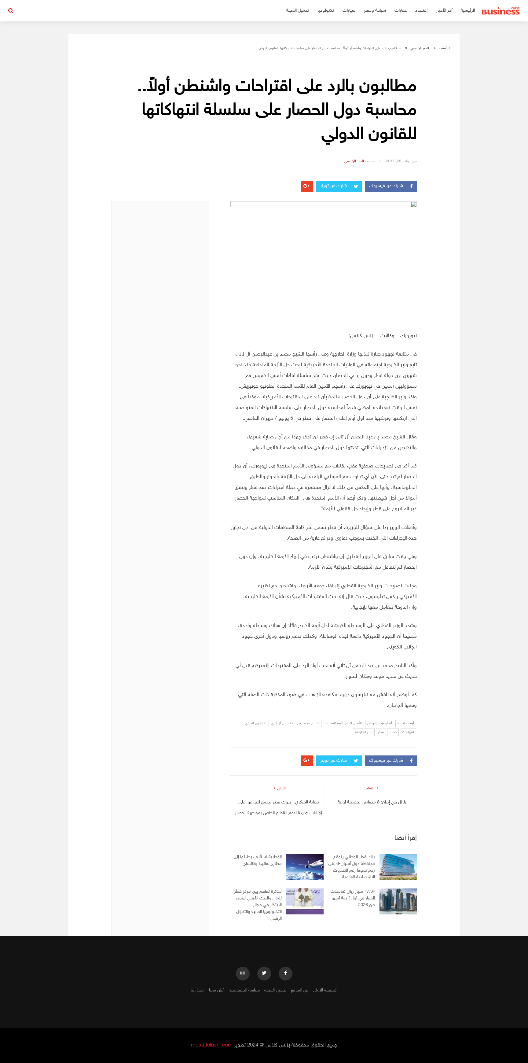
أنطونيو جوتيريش (379, 723)
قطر (381, 732)
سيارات (349, 10)
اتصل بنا (197, 990)
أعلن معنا (216, 990)
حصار (393, 732)
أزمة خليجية (406, 723)
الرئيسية (468, 10)
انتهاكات (408, 732)
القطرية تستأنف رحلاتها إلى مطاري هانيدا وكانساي (257, 860)
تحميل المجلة (297, 10)
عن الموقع (299, 990)
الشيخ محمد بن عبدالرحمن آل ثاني (295, 723)
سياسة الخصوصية (244, 990)
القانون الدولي (255, 723)
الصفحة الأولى (325, 990)
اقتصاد (421, 10)
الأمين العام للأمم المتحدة (343, 723)
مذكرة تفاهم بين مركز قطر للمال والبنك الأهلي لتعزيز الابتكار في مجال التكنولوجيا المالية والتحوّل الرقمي (258, 905)
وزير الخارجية (363, 732)
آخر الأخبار (444, 10)
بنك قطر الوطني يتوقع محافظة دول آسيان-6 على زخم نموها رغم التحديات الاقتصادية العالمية (351, 867)
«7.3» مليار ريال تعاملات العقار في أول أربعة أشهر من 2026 (353, 898)
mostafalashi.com (212, 1045)
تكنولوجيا (325, 10)
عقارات (400, 10)
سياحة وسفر (375, 10)
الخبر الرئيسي (419, 48)
